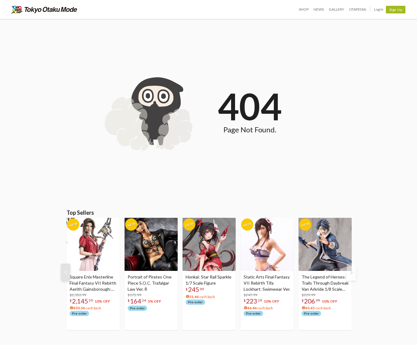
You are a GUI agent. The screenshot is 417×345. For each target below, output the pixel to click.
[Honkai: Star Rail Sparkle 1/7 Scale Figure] (209, 244)
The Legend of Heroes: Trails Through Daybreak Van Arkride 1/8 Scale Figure (325, 283)
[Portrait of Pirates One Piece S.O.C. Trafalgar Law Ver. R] (151, 244)
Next (351, 272)
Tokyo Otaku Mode (44, 9)
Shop (304, 9)
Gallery (336, 9)
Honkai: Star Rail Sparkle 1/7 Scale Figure (208, 280)
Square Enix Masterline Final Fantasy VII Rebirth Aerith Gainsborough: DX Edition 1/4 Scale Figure (93, 283)
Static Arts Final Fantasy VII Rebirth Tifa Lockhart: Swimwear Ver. (267, 283)
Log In (378, 9)
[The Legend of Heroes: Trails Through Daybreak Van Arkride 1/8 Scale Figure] (325, 244)
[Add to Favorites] (112, 224)
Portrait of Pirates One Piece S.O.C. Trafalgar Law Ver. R (150, 283)
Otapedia (357, 9)
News (319, 9)
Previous (65, 272)
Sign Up (395, 9)
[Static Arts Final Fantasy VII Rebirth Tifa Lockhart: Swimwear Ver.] (267, 244)
